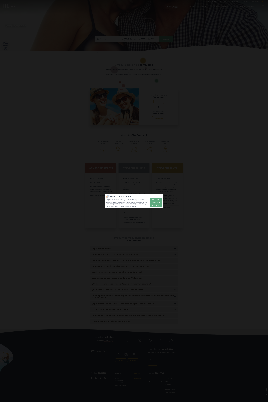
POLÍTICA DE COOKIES (130, 206)
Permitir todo (156, 202)
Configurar (156, 199)
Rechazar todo (156, 205)
